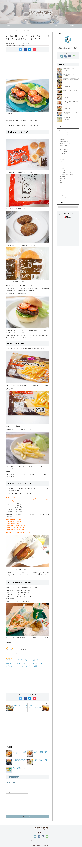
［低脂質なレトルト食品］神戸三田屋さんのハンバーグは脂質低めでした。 (24, 663)
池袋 (60, 184)
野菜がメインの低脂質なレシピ (66, 136)
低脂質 (11, 777)
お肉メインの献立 (63, 149)
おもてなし (62, 164)
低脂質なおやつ (63, 145)
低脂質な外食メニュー (64, 143)
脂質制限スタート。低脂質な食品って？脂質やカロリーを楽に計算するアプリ (25, 660)
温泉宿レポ (33, 840)
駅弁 (60, 191)
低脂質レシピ (16, 777)
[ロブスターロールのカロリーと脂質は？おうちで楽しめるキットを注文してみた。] (9, 756)
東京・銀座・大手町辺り (64, 172)
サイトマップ (45, 840)
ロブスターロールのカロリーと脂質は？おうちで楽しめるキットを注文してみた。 (19, 752)
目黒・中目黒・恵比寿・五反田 (66, 174)
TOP (8, 30)
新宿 (60, 180)
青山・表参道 (62, 176)
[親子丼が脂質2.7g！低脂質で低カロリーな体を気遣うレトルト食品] (9, 764)
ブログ (60, 195)
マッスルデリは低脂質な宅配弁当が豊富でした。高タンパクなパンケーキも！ (40, 752)
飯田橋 (61, 182)
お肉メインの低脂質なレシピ (65, 132)
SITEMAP (71, 25)
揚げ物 (61, 161)
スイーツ (61, 168)
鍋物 (60, 157)
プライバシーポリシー (61, 840)
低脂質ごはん (10, 25)
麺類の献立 (62, 159)
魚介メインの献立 (63, 151)
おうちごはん (26, 25)
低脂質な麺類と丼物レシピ (65, 141)
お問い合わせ (52, 840)
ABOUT (56, 25)
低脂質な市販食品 (26, 43)
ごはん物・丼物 (63, 155)
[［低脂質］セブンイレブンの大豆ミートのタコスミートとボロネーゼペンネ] (30, 764)
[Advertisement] (27, 65)
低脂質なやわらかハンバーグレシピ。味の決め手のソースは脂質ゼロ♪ (23, 666)
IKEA (60, 193)
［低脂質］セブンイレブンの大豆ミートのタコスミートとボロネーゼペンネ (40, 760)
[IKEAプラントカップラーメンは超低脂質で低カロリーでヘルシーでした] (9, 772)
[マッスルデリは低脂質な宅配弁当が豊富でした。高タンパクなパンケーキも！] (30, 756)
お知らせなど (61, 197)
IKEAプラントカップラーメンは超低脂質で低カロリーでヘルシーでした (19, 768)
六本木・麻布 (62, 178)
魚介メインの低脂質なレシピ (65, 134)
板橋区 (61, 189)
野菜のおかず (62, 153)
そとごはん (41, 25)
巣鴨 (60, 186)
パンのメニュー (63, 166)
